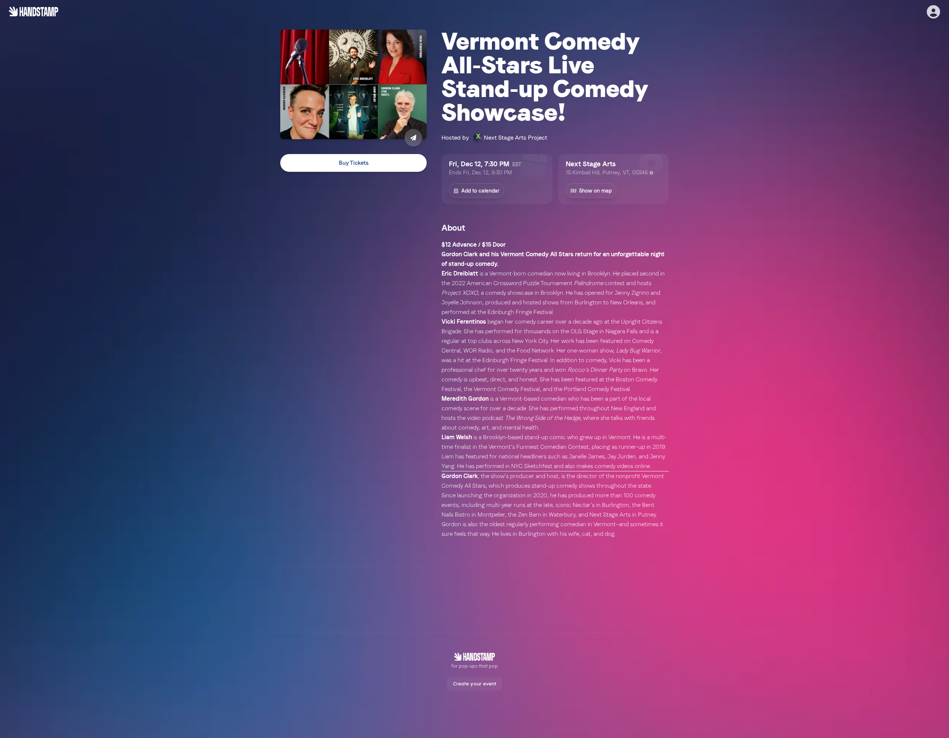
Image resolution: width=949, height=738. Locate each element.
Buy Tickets (353, 163)
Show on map (595, 191)
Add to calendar (480, 191)
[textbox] (555, 389)
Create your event (474, 684)
